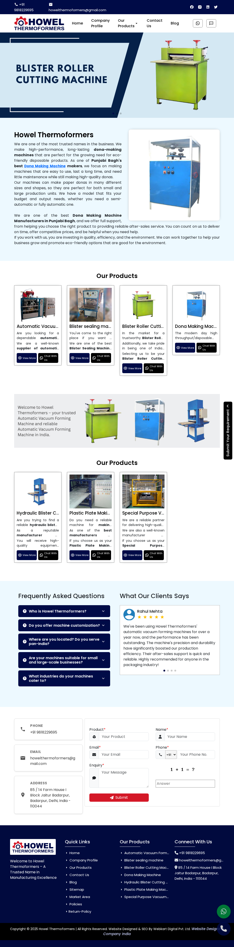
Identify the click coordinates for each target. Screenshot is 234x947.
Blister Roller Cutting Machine (154, 326)
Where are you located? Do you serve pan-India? (64, 641)
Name (162, 729)
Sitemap (76, 889)
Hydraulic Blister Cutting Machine (53, 513)
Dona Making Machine (45, 166)
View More (29, 358)
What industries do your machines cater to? (61, 678)
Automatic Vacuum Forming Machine (58, 326)
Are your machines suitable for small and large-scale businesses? (63, 660)
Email (95, 747)
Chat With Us (50, 358)
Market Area (79, 896)
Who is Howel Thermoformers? (57, 611)
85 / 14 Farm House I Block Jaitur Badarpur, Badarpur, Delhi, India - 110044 (50, 798)
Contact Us (154, 23)
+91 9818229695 (24, 7)
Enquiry (96, 765)
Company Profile (100, 23)
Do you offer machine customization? (64, 625)
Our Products (126, 23)
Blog (175, 23)
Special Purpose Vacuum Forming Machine (159, 896)
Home (77, 23)
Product (97, 729)
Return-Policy (80, 911)
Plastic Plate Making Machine (101, 513)
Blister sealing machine (94, 326)
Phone (162, 747)
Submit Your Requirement (228, 432)
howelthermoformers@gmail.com (77, 10)
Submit (121, 797)
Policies (75, 904)
